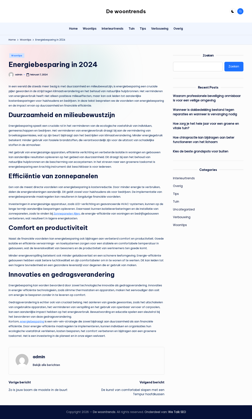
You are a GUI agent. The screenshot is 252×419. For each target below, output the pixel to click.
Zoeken (208, 55)
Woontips (16, 55)
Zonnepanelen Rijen (66, 214)
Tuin (176, 201)
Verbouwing (181, 217)
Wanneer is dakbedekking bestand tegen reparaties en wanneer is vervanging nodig (205, 112)
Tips (176, 194)
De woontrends (126, 11)
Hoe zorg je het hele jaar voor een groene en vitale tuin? (206, 126)
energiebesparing (32, 321)
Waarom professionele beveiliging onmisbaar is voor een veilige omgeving (207, 98)
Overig (178, 186)
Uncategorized (184, 209)
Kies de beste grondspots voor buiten (200, 151)
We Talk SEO (177, 412)
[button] (46, 365)
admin (39, 356)
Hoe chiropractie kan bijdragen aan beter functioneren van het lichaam (203, 139)
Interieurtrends (184, 178)
